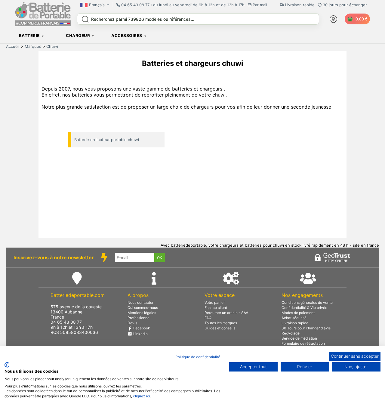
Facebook (141, 328)
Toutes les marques (221, 323)
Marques (33, 46)
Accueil (13, 46)
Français (97, 4)
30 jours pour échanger (345, 4)
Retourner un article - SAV (226, 312)
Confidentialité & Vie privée (304, 307)
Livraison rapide (295, 323)
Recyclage (291, 333)
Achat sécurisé (294, 318)
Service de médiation (299, 338)
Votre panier (215, 302)
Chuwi (52, 46)
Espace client (216, 307)
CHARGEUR (78, 35)
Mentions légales (142, 312)
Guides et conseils (220, 328)
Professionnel (139, 318)
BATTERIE (29, 35)
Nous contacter (140, 302)
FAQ (208, 318)
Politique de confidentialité (197, 357)
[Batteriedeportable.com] (43, 24)
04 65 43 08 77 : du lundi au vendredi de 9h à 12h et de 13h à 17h (183, 4)
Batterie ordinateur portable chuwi (106, 139)
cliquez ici (141, 396)
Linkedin (140, 333)
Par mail (260, 4)
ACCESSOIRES (126, 35)
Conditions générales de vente (307, 302)
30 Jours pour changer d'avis (306, 328)
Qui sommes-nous (143, 307)
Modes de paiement (298, 312)
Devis (132, 323)
